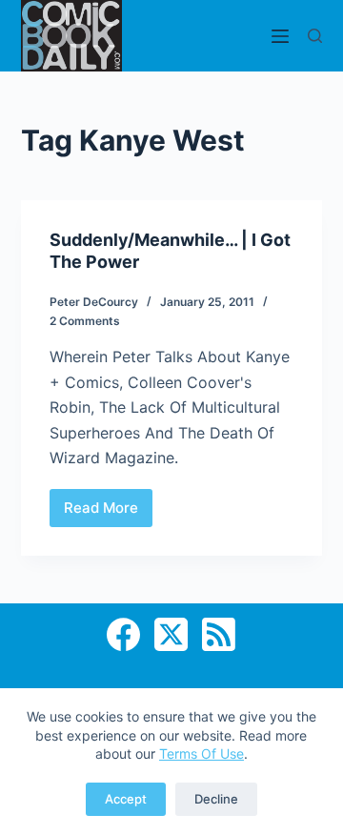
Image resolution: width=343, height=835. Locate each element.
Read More (108, 513)
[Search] (315, 36)
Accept (126, 798)
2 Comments (85, 321)
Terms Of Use (201, 753)
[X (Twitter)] (171, 634)
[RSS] (218, 634)
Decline (216, 798)
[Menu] (280, 36)
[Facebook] (123, 634)
